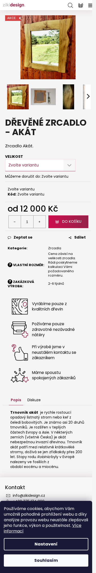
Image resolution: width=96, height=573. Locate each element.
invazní (42, 442)
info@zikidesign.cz (29, 495)
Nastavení (46, 544)
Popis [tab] (16, 399)
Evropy (32, 432)
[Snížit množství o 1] (15, 222)
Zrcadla (54, 248)
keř (65, 417)
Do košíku (71, 221)
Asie (45, 432)
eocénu (31, 466)
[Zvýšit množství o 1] (39, 222)
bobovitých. (47, 427)
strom (46, 417)
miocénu (50, 466)
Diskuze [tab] (34, 399)
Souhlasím (46, 560)
